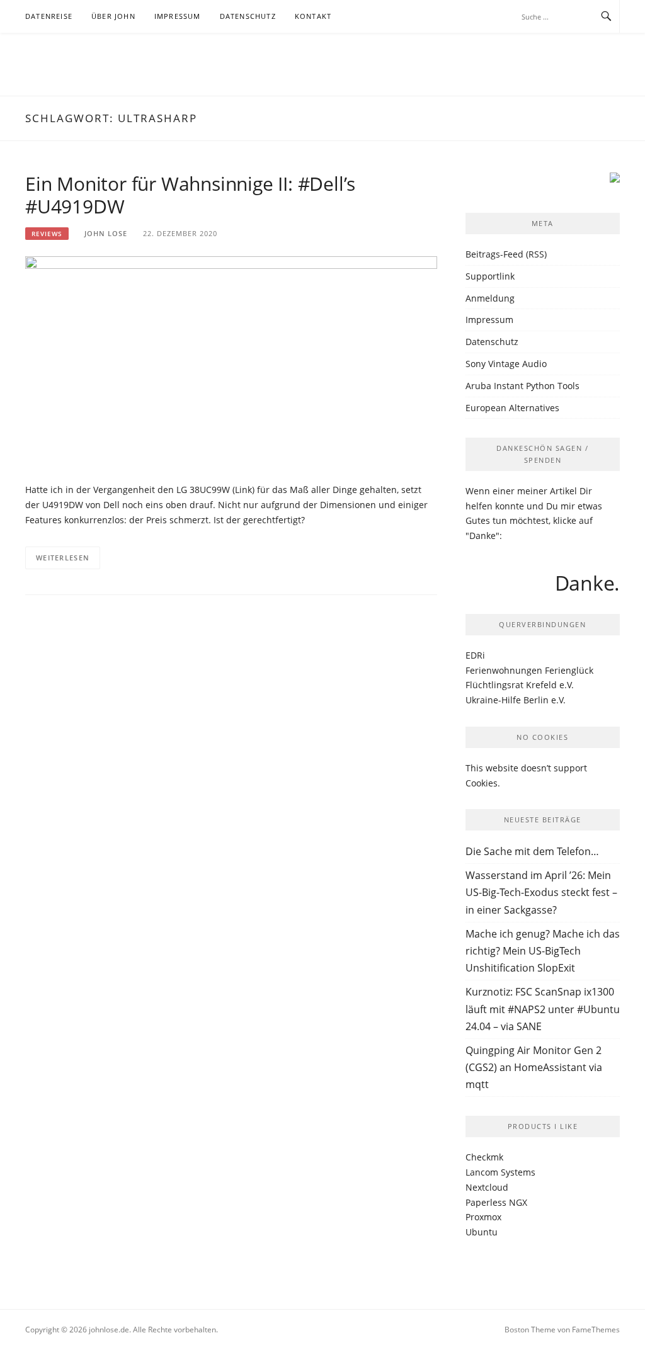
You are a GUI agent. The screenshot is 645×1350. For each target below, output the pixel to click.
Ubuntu (481, 1232)
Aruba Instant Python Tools (522, 386)
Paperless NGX (496, 1202)
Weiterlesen (62, 557)
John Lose (105, 233)
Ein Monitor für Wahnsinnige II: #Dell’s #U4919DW (190, 195)
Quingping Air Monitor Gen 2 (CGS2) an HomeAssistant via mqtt (533, 1067)
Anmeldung (490, 298)
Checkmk (484, 1157)
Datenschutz (248, 16)
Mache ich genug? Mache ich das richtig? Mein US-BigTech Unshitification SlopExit (542, 951)
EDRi (475, 655)
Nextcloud (486, 1187)
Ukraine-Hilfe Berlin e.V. (515, 700)
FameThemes (596, 1329)
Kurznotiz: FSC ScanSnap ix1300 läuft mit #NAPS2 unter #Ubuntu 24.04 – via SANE (542, 1009)
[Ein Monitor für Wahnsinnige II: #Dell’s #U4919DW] (231, 362)
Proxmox (483, 1217)
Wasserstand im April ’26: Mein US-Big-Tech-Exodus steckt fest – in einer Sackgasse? (541, 892)
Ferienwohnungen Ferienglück (529, 670)
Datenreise (48, 16)
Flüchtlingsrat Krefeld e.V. (519, 685)
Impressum (177, 16)
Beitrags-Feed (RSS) (506, 254)
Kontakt (313, 16)
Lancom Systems (500, 1172)
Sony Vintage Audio (506, 364)
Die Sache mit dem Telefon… (532, 851)
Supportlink (490, 276)
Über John (113, 16)
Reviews (46, 233)
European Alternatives (512, 408)
